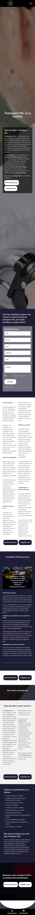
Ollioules (27, 839)
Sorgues (13, 853)
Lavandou (11, 839)
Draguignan (11, 843)
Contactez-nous (12, 913)
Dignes (17, 847)
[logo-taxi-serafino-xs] (14, 3)
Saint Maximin (17, 841)
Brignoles (24, 841)
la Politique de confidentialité (19, 376)
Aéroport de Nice (24, 847)
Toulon (6, 839)
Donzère (18, 853)
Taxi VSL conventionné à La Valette (15, 819)
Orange (13, 845)
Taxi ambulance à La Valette (13, 826)
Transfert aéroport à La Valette (14, 796)
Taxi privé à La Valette (12, 805)
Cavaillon (18, 845)
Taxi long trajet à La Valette (13, 812)
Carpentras (7, 845)
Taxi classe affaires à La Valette (14, 802)
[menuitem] (30, 3)
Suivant (28, 578)
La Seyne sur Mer (19, 839)
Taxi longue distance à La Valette (15, 810)
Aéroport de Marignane (10, 849)
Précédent (6, 578)
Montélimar (7, 853)
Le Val (26, 851)
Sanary (6, 841)
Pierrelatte (22, 843)
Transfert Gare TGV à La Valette (14, 807)
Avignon (12, 847)
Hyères (10, 841)
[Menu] (30, 3)
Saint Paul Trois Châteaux (17, 851)
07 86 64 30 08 (24, 913)
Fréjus (16, 843)
